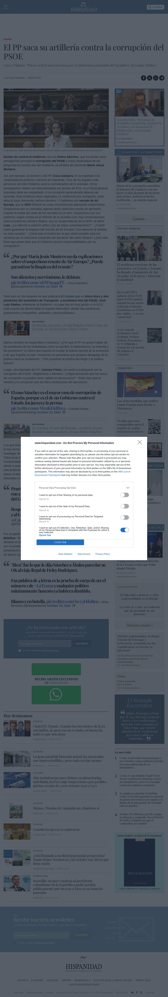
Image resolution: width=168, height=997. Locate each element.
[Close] (141, 443)
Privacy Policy (102, 554)
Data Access (84, 554)
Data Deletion (65, 554)
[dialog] (84, 498)
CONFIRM (60, 542)
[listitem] (84, 487)
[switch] (124, 495)
